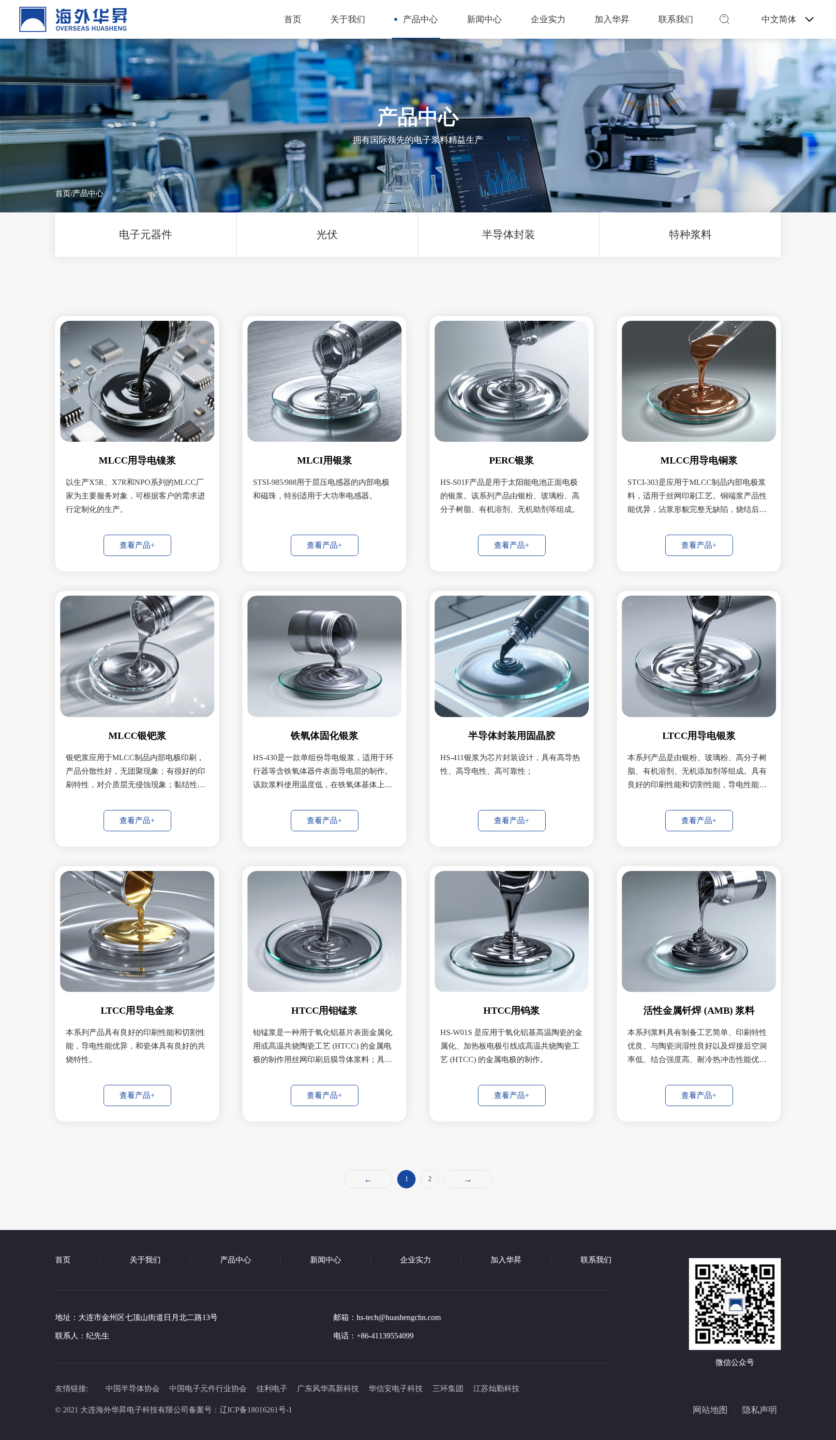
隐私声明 (759, 1410)
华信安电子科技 (396, 1388)
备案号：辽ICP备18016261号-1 (240, 1410)
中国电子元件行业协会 (208, 1388)
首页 (292, 19)
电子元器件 (145, 234)
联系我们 (675, 19)
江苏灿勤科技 (496, 1388)
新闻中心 (484, 19)
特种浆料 (690, 234)
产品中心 (420, 19)
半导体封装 (508, 234)
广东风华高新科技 (328, 1388)
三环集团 (448, 1388)
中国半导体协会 (132, 1388)
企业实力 (548, 19)
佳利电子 (271, 1388)
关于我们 (347, 19)
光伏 (327, 234)
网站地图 (710, 1410)
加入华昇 (612, 19)
